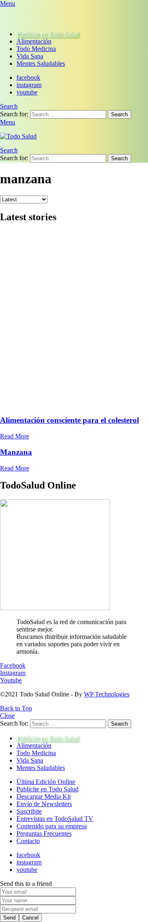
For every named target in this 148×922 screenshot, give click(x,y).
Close (7, 715)
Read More (14, 436)
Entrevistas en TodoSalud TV (54, 818)
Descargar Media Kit (43, 796)
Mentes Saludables (40, 63)
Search (119, 114)
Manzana (16, 452)
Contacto (28, 840)
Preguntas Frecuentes (44, 833)
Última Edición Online (45, 781)
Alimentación (33, 41)
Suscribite (29, 811)
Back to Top (16, 708)
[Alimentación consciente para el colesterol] (74, 319)
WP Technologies (107, 694)
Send (9, 918)
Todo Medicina (36, 48)
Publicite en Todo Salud (47, 33)
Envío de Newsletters (44, 803)
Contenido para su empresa (51, 826)
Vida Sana (29, 56)
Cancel (30, 918)
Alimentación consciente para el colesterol (69, 420)
